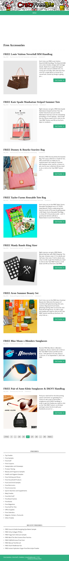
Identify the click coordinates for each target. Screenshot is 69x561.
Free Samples (9, 458)
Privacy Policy (37, 558)
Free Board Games (11, 499)
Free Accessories (14, 57)
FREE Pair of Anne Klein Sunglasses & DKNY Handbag (34, 388)
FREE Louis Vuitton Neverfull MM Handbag (27, 54)
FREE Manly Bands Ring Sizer (20, 245)
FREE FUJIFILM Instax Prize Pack (15, 540)
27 (32, 437)
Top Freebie (35, 105)
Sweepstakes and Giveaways (30, 57)
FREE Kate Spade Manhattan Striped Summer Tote (31, 102)
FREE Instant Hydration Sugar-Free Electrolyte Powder (22, 548)
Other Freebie (9, 518)
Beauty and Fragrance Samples (17, 296)
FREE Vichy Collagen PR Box (13, 532)
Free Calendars (10, 512)
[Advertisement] (34, 27)
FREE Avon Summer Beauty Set (20, 293)
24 (19, 437)
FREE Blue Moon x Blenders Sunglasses (25, 341)
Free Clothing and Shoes (13, 477)
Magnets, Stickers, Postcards (14, 515)
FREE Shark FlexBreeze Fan (13, 545)
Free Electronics (10, 485)
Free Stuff (21, 57)
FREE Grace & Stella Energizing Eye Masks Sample (20, 529)
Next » (50, 437)
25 (23, 437)
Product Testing (10, 469)
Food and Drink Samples (13, 483)
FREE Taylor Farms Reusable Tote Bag (24, 197)
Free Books (8, 501)
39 (44, 437)
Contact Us (31, 558)
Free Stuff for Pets (11, 507)
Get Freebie (58, 80)
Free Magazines (10, 504)
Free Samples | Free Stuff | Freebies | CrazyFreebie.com (19, 557)
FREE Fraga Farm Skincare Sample (15, 535)
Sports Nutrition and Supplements (16, 491)
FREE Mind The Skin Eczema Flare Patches (18, 537)
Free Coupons (9, 463)
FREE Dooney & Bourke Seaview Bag (24, 149)
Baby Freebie (9, 493)
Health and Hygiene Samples (14, 474)
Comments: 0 (42, 57)
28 (36, 437)
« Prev (6, 437)
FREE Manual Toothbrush (13, 543)
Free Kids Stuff (9, 496)
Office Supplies (10, 510)
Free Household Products (13, 480)
